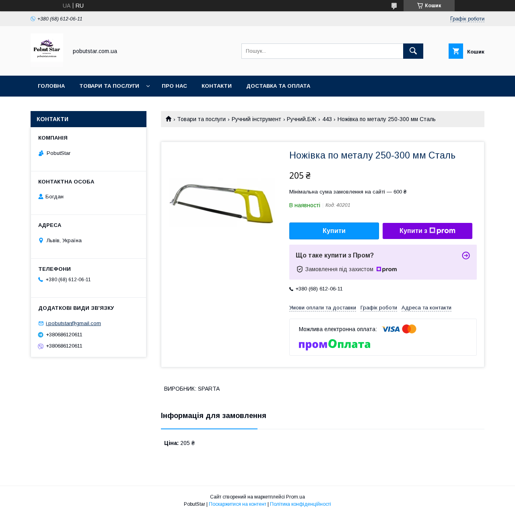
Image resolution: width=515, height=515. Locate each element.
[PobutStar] (47, 65)
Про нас (174, 86)
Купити (334, 230)
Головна (51, 86)
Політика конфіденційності (300, 504)
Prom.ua (295, 497)
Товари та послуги (109, 86)
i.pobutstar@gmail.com (73, 323)
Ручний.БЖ (301, 119)
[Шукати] (413, 51)
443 (327, 119)
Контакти (217, 86)
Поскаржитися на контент (237, 504)
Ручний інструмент (256, 119)
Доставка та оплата (278, 86)
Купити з (413, 230)
